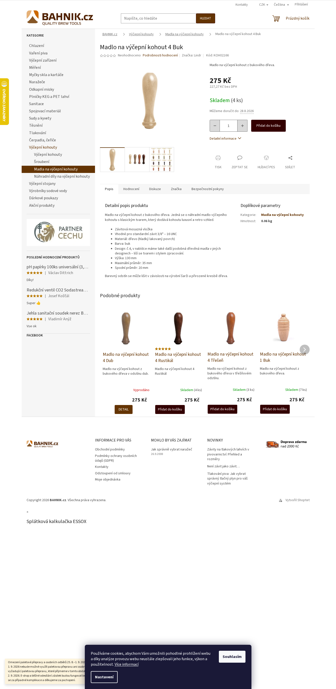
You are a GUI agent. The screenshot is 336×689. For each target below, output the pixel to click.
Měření (35, 67)
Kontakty (242, 4)
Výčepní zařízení (42, 60)
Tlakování (37, 133)
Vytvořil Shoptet (298, 500)
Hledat (205, 18)
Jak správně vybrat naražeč (171, 449)
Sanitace (36, 104)
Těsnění (36, 125)
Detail (124, 409)
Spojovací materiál (45, 111)
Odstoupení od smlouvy (113, 473)
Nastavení (104, 677)
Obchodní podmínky (110, 449)
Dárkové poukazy (43, 198)
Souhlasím (232, 656)
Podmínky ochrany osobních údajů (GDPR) (116, 458)
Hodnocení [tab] (131, 189)
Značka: (191, 55)
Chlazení (36, 45)
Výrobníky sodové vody (48, 191)
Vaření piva (38, 53)
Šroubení (41, 161)
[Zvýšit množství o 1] (242, 125)
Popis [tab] (109, 189)
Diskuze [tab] (155, 189)
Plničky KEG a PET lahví (49, 96)
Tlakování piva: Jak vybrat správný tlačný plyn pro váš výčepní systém (227, 479)
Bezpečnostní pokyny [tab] (208, 189)
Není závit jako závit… (223, 466)
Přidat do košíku (268, 125)
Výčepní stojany (42, 183)
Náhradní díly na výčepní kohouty (62, 176)
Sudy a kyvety (40, 118)
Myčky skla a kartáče (46, 75)
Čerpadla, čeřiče (42, 140)
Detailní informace (223, 138)
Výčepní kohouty (43, 147)
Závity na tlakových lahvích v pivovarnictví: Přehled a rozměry (228, 454)
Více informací (127, 664)
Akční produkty (41, 205)
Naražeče (37, 82)
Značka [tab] (176, 189)
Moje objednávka (107, 479)
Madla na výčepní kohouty (56, 169)
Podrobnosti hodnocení (160, 55)
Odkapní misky (41, 89)
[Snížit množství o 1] (215, 125)
